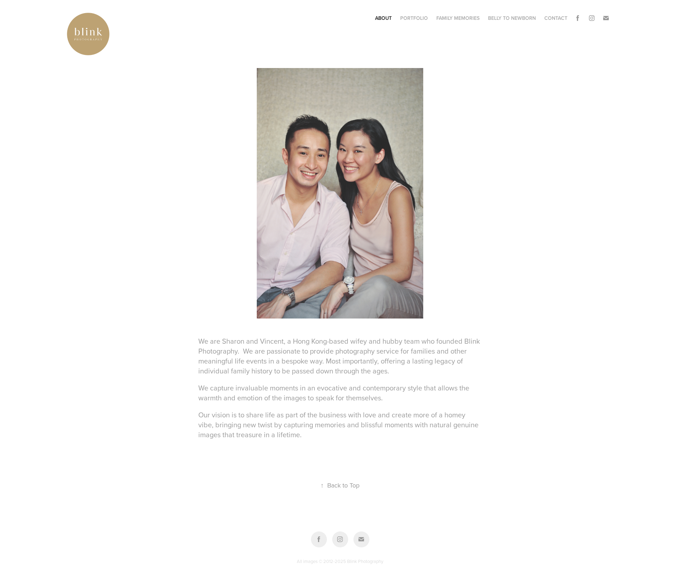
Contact (555, 18)
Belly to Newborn (512, 18)
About (383, 18)
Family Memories (458, 18)
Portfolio (414, 18)
